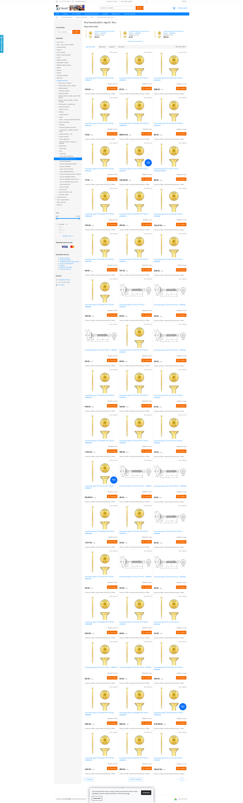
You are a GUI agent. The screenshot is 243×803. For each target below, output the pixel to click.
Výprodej (59, 205)
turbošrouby (62, 146)
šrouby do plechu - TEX (65, 134)
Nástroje (59, 70)
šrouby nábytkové (64, 139)
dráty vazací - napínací (65, 83)
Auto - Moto (60, 42)
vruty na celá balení (65, 166)
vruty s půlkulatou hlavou (67, 172)
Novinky (59, 73)
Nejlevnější (102, 47)
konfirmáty (63, 154)
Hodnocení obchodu (65, 269)
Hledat (139, 8)
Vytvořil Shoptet (182, 799)
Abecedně (121, 47)
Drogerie (59, 50)
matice (61, 117)
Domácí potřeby (61, 47)
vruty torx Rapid (64, 187)
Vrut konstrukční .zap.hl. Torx (68, 159)
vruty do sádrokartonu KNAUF (68, 164)
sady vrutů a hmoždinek (66, 156)
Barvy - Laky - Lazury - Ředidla (65, 45)
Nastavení (97, 798)
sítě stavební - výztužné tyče (67, 104)
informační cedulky (64, 91)
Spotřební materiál (62, 81)
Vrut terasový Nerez (65, 161)
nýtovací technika (64, 122)
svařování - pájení (64, 195)
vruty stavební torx (65, 184)
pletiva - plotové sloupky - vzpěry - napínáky (68, 101)
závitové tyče (63, 190)
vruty (60, 151)
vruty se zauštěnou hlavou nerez (69, 182)
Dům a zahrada (61, 52)
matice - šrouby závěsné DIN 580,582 (69, 120)
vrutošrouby (62, 149)
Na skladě (63, 224)
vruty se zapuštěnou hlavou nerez (69, 179)
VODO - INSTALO (61, 202)
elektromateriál (63, 88)
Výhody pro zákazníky (66, 267)
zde (128, 793)
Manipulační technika (62, 63)
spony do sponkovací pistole (67, 127)
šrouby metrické (64, 137)
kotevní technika (63, 93)
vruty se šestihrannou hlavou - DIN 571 (70, 174)
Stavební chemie (61, 197)
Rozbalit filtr (66, 236)
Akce (61, 227)
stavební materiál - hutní (65, 192)
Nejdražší (111, 47)
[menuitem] (57, 13)
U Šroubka (61, 285)
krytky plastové (63, 115)
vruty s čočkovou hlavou (66, 169)
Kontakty (62, 265)
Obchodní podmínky (126, 1)
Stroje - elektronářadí (63, 200)
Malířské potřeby (61, 60)
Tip (61, 232)
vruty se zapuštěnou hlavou (67, 177)
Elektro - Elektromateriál (64, 55)
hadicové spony (63, 109)
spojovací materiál (64, 107)
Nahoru (89, 779)
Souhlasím (146, 793)
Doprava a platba (112, 1)
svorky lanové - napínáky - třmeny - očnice (69, 131)
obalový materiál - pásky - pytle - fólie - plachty (70, 97)
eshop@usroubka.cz (64, 280)
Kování (59, 57)
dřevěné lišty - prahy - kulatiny (67, 86)
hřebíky (61, 112)
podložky (61, 125)
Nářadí (58, 68)
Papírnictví (60, 78)
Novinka (62, 230)
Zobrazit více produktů (134, 41)
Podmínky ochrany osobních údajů (69, 262)
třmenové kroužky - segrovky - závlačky (68, 142)
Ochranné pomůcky (62, 75)
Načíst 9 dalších (135, 779)
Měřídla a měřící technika (64, 65)
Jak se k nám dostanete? (67, 264)
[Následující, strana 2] (181, 779)
